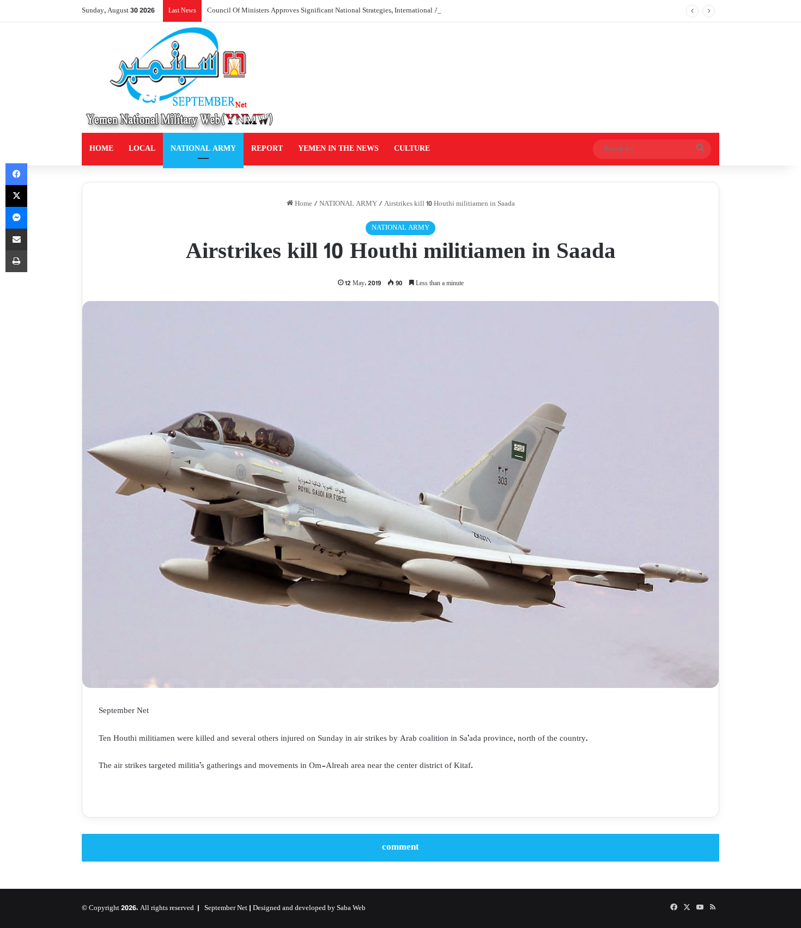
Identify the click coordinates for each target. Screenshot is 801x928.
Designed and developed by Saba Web (309, 908)
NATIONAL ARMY (203, 149)
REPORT (267, 149)
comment (400, 847)
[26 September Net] (180, 77)
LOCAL (142, 149)
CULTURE (412, 149)
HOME (101, 149)
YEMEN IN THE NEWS (338, 149)
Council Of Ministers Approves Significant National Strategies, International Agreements (338, 11)
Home (302, 204)
